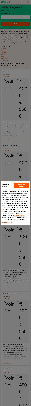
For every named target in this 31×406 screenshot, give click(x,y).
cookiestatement (19, 215)
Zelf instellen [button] (6, 222)
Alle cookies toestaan (21, 185)
